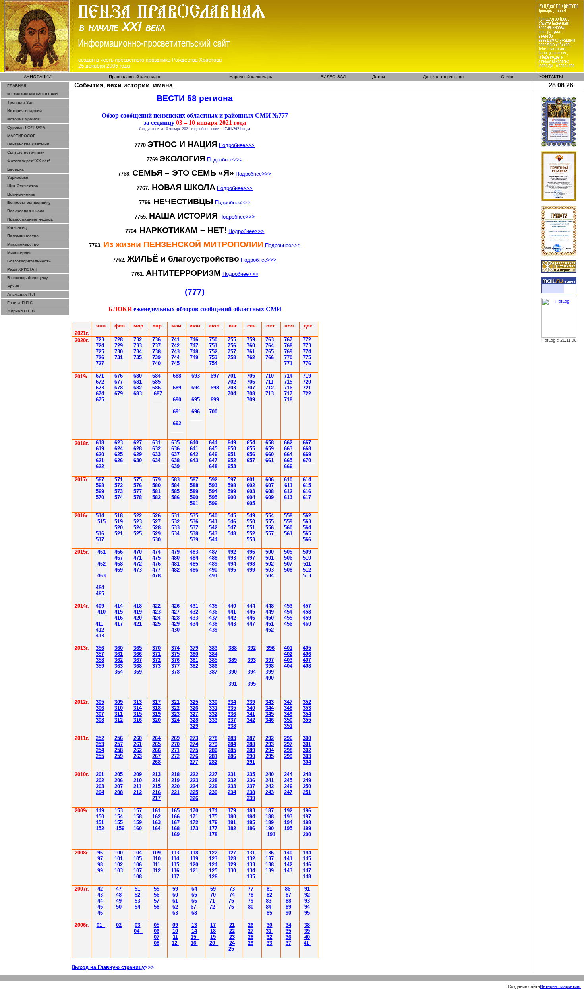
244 (288, 774)
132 (251, 859)
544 (213, 539)
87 (288, 895)
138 (269, 865)
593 (213, 485)
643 (194, 460)
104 (137, 853)
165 (175, 811)
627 (137, 443)
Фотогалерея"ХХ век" (29, 161)
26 (175, 738)
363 (118, 666)
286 (232, 756)
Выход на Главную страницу (108, 967)
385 (213, 660)
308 (100, 720)
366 (137, 654)
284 (232, 744)
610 (288, 479)
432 (194, 612)
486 (194, 570)
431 (194, 606)
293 (269, 744)
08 (156, 943)
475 (156, 558)
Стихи (507, 76)
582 (156, 497)
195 (288, 828)
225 (194, 792)
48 (118, 564)
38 (194, 720)
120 (194, 865)
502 (269, 564)
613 (288, 497)
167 (175, 822)
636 (175, 448)
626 (118, 460)
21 (232, 925)
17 (213, 925)
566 (307, 539)
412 (100, 630)
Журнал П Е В (21, 311)
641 (194, 448)
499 (251, 570)
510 (307, 558)
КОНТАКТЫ (551, 76)
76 (232, 907)
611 (288, 485)
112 (157, 871)
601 (251, 479)
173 (194, 828)
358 (100, 660)
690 (177, 400)
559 (288, 522)
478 (156, 576)
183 (251, 811)
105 (137, 859)
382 (194, 666)
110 (157, 859)
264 (156, 738)
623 (118, 443)
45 (100, 594)
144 (307, 853)
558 (288, 516)
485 (194, 564)
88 (288, 901)
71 (213, 901)
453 (288, 606)
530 (156, 539)
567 (100, 479)
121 (194, 871)
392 (252, 648)
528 (156, 528)
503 (269, 570)
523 (137, 522)
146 (307, 865)
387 (213, 672)
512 (307, 570)
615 (307, 485)
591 (194, 503)
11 (175, 937)
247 (288, 792)
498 (251, 564)
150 (100, 817)
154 (118, 817)
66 (194, 901)
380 (194, 654)
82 (269, 895)
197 (307, 817)
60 (269, 497)
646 (213, 454)
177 (213, 828)
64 (156, 376)
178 (213, 834)
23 (194, 738)
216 (156, 792)
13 (194, 925)
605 (251, 503)
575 (137, 479)
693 (195, 376)
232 (232, 780)
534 (175, 534)
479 (175, 552)
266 (156, 750)
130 (232, 871)
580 (156, 485)
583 (175, 479)
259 (118, 756)
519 (118, 522)
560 (288, 528)
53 (194, 539)
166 (175, 817)
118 (194, 853)
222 (194, 774)
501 (269, 558)
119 (194, 859)
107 (137, 871)
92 (307, 895)
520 (118, 528)
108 (137, 877)
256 (118, 738)
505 (288, 552)
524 (137, 528)
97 (100, 859)
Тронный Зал (20, 102)
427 (175, 612)
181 (232, 822)
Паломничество (23, 236)
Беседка (15, 169)
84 (269, 907)
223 (194, 780)
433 (194, 618)
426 (175, 606)
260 (137, 738)
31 (269, 931)
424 (156, 618)
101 (118, 859)
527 (156, 522)
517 (100, 539)
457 (307, 606)
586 (175, 497)
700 (213, 412)
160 (137, 828)
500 (269, 552)
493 (232, 558)
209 (137, 774)
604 (251, 497)
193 (288, 817)
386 (213, 666)
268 (156, 762)
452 (269, 630)
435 (213, 606)
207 (118, 786)
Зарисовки (17, 177)
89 (288, 907)
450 (269, 618)
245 (288, 780)
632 (156, 448)
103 (118, 871)
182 (232, 828)
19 (213, 937)
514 (100, 516)
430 (175, 630)
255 (100, 756)
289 (251, 750)
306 (100, 708)
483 (194, 552)
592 (213, 479)
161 (156, 811)
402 (288, 654)
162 (156, 817)
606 (269, 479)
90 (288, 913)
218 (175, 774)
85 (269, 913)
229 (213, 786)
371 (156, 654)
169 (175, 834)
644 (213, 443)
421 (137, 624)
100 (118, 853)
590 (194, 497)
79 (250, 901)
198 (307, 822)
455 (288, 618)
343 (269, 702)
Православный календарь (135, 76)
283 (232, 738)
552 (251, 534)
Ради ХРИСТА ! (22, 269)
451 (269, 624)
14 (194, 931)
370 (156, 648)
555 (269, 522)
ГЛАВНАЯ (16, 85)
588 (194, 485)
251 (307, 792)
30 (100, 702)
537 (194, 528)
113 (175, 853)
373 (156, 666)
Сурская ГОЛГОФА (26, 127)
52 (137, 895)
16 (194, 943)
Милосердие (19, 252)
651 (232, 454)
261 (137, 744)
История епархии (24, 110)
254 (100, 750)
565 (307, 534)
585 (175, 491)
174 (213, 811)
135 (251, 877)
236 (251, 780)
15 (193, 937)
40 (100, 606)
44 (100, 588)
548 (232, 534)
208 (118, 792)
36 (137, 660)
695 (195, 400)
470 (137, 552)
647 (213, 460)
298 (288, 750)
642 (194, 454)
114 (175, 859)
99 (100, 871)
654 (251, 443)
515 (101, 522)
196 (307, 811)
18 (213, 931)
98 (100, 865)
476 (156, 564)
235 (251, 774)
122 (213, 853)
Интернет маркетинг (560, 986)
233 (232, 786)
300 (307, 738)
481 (175, 564)
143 (288, 871)
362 (118, 660)
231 (232, 774)
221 (175, 792)
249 (307, 780)
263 (137, 756)
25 (194, 750)
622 (100, 466)
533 (175, 528)
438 (213, 624)
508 (288, 570)
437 (213, 618)
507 (288, 564)
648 (213, 466)
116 (175, 871)
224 (194, 786)
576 (137, 485)
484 (194, 558)
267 (156, 756)
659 (269, 448)
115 (175, 865)
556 (269, 528)
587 (194, 479)
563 (307, 522)
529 (156, 534)
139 (269, 871)
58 (156, 907)
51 (307, 576)
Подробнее (237, 145)
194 (288, 822)
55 (251, 528)
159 (137, 822)
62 (137, 388)
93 (307, 901)
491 (213, 576)
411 (99, 624)
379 (194, 648)
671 (100, 376)
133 (251, 865)
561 (288, 534)
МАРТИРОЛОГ (21, 136)
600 (232, 497)
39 (232, 684)
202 (100, 780)
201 (100, 774)
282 (213, 762)
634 (156, 460)
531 (175, 516)
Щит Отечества (22, 186)
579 (156, 479)
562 (307, 516)
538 (194, 534)
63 (156, 443)
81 (269, 889)
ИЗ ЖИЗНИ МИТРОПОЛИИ (32, 94)
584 (175, 485)
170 (194, 811)
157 (137, 811)
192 (288, 811)
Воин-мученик (21, 194)
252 (100, 738)
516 (100, 534)
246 (288, 786)
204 (100, 792)
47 (118, 558)
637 (175, 454)
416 (118, 618)
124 (213, 865)
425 (156, 624)
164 (156, 828)
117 (175, 877)
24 (232, 943)
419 (137, 612)
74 (232, 895)
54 (232, 522)
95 (307, 913)
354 (307, 714)
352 (307, 702)
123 (213, 859)
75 (231, 901)
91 (307, 889)
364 (118, 672)
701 (232, 376)
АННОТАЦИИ (38, 76)
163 (156, 822)
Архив (13, 286)
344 (269, 708)
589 (194, 491)
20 (212, 943)
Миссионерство (23, 244)
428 (175, 618)
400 (269, 678)
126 (213, 877)
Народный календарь (250, 76)
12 (175, 943)
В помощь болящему (27, 277)
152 (100, 828)
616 (307, 491)
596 (213, 503)
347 (288, 702)
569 (100, 491)
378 (175, 672)
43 (101, 576)
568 (100, 485)
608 (269, 491)
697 (215, 376)
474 (156, 552)
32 (213, 714)
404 (288, 666)
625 (118, 454)
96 (100, 853)
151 (100, 822)
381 (194, 660)
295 (269, 756)
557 (269, 534)
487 (213, 552)
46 (100, 913)
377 (175, 666)
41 (100, 636)
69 (177, 388)
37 (156, 660)
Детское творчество (443, 76)
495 (232, 570)
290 (251, 756)
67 (100, 388)
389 (232, 660)
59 (175, 889)
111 (156, 865)
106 (137, 865)
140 (288, 853)
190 (269, 828)
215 (156, 786)
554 (269, 516)
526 (156, 516)
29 (251, 762)
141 (288, 859)
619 (100, 448)
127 (232, 853)
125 (213, 871)
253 (100, 744)
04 (136, 931)
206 (118, 780)
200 (307, 834)
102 (118, 865)
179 (232, 811)
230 (213, 792)
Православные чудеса (30, 219)
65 (232, 466)
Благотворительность (29, 261)
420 (137, 618)
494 (232, 564)
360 (118, 648)
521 (118, 534)
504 (269, 576)
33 (269, 943)
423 (156, 612)
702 (232, 382)
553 (251, 539)
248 (307, 774)
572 (118, 485)
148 (307, 877)
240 (269, 774)
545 (232, 516)
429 (175, 624)
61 (100, 443)
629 (137, 454)
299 (288, 756)
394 (252, 672)
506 (288, 558)
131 (251, 853)
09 (175, 925)
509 (307, 552)
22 (232, 931)
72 (269, 388)
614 (307, 479)
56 (307, 528)
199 (307, 828)
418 (137, 606)
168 (175, 828)
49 (118, 570)
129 (232, 865)
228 (213, 780)
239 (251, 798)
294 (269, 750)
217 (156, 798)
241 (269, 780)
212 (137, 792)
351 (288, 726)
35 (100, 654)
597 (232, 479)
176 (213, 822)
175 (213, 817)
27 (250, 931)
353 (307, 708)
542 (213, 528)
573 (118, 491)
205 (118, 774)
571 (118, 479)
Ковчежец (17, 227)
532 (175, 522)
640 (194, 443)
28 (213, 756)
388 (232, 648)
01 (99, 925)
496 (251, 552)
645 (213, 448)
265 (156, 744)
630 (137, 460)
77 (250, 889)
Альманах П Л (21, 294)
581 (156, 491)
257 (118, 744)
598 (232, 485)
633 (156, 454)
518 (118, 516)
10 (175, 931)
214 (156, 780)
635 (175, 443)
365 (137, 648)
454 (288, 612)
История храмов (23, 119)
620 (100, 454)
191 (271, 834)
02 (119, 925)
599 (232, 491)
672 (100, 382)
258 (118, 750)
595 (213, 497)
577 (137, 491)
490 (213, 570)
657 (251, 460)
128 (232, 859)
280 (213, 750)
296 (288, 738)
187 (269, 811)
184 (251, 817)
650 (232, 448)
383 (213, 648)
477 (156, 570)
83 (269, 901)
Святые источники (25, 152)
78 (250, 895)
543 (213, 534)
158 (137, 817)
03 (137, 925)
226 (194, 798)
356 (100, 648)
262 (137, 750)
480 (175, 558)
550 (251, 522)
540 (213, 516)
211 (137, 786)
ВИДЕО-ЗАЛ (333, 76)
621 (100, 460)
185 (251, 822)
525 (137, 534)
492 (232, 552)
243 (269, 792)
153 (118, 811)
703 (232, 388)
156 (120, 828)
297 (288, 744)
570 (100, 497)
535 (194, 516)
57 (156, 901)
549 (251, 516)
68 (194, 913)
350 (288, 720)
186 (251, 828)
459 (307, 618)
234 (232, 792)
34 (251, 714)
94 (307, 907)
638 (175, 460)
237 (251, 786)
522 (137, 516)
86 (287, 889)
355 (307, 720)
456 (288, 624)
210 (137, 780)
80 (250, 907)
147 (307, 871)
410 (101, 612)
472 (137, 564)
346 (269, 720)
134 (251, 871)
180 (232, 817)
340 (251, 708)
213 (156, 774)
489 (213, 564)
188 (269, 817)
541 (213, 522)
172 (194, 822)
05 (156, 925)
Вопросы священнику (29, 202)
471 (137, 558)
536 (194, 522)
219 (175, 780)
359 (100, 666)
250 (307, 786)
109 (156, 853)
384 (213, 654)
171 (194, 817)
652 (232, 460)
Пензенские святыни (28, 144)
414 (118, 606)
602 (251, 485)
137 (269, 859)
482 (175, 570)
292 (269, 738)
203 (100, 786)
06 (156, 931)
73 (269, 394)
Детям (378, 76)
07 (156, 937)
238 (251, 792)
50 (119, 907)
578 (137, 497)
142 (288, 865)
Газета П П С (20, 302)
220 (175, 786)
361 (118, 654)
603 (251, 491)
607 (269, 485)
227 (213, 774)
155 (118, 822)
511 (307, 564)
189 (269, 822)
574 (118, 497)
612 (288, 491)
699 (215, 400)
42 (156, 606)
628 (137, 448)
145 (307, 859)
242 (269, 786)
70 (232, 394)
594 (213, 491)
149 (100, 811)
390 (232, 672)
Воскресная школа (25, 211)
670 (307, 460)
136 (269, 853)
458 (307, 612)
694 (195, 388)
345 (269, 714)
